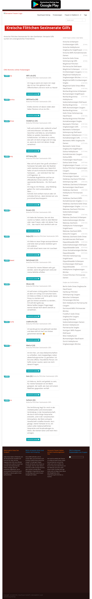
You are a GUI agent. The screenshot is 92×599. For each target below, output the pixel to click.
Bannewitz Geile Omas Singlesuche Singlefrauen (75, 147)
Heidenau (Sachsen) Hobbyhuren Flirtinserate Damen (75, 192)
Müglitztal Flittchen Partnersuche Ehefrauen (75, 65)
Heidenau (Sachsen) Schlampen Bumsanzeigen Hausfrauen (75, 186)
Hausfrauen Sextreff (24, 595)
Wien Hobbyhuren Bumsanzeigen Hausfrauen (73, 337)
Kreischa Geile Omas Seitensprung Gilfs (75, 59)
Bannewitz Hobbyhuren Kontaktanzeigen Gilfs (75, 136)
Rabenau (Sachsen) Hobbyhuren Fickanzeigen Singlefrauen (75, 225)
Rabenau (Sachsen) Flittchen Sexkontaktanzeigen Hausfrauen (75, 212)
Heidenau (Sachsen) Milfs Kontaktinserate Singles (75, 199)
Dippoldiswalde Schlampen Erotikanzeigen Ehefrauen (75, 262)
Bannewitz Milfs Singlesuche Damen (75, 141)
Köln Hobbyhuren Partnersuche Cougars (75, 304)
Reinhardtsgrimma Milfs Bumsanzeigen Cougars (75, 106)
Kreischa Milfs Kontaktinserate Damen (75, 54)
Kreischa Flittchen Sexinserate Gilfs (38, 78)
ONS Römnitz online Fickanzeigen (17, 70)
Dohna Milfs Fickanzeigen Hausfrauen (75, 158)
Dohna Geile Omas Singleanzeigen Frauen (75, 163)
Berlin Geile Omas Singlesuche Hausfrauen (74, 287)
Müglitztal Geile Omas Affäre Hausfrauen (75, 87)
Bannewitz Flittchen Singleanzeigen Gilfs (75, 125)
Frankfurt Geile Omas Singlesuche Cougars (71, 315)
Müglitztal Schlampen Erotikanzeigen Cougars (75, 70)
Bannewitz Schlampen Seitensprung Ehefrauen (75, 131)
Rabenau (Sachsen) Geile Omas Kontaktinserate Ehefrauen (75, 238)
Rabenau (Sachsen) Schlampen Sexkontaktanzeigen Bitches (75, 218)
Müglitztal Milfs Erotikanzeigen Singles (75, 81)
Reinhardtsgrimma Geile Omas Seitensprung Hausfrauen (75, 113)
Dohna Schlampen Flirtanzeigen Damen (75, 174)
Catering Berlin (35, 595)
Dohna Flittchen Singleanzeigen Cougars (75, 169)
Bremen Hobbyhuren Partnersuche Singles (71, 326)
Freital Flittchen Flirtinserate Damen (75, 276)
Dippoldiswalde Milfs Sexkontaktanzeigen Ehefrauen (75, 243)
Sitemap (13, 597)
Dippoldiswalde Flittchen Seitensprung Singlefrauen (75, 256)
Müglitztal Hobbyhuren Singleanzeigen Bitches (75, 76)
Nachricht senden (32, 94)
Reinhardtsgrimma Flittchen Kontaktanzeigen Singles (75, 120)
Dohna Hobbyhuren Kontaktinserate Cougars (75, 153)
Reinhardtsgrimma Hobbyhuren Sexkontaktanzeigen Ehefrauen (75, 99)
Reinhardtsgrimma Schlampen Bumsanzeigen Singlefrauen (75, 92)
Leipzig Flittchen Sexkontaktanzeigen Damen (73, 320)
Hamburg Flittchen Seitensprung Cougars (71, 293)
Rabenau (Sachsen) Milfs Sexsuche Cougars (75, 232)
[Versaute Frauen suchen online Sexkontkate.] (13, 15)
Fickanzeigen (57, 15)
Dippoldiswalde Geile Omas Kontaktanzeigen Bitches (75, 249)
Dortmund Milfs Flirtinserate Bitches (74, 309)
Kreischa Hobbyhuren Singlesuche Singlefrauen (75, 48)
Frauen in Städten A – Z (73, 15)
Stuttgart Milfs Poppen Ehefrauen (72, 331)
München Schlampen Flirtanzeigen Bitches (71, 298)
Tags (85, 15)
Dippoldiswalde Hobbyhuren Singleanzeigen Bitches (75, 269)
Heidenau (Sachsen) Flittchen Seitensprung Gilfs (75, 180)
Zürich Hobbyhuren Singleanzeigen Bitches (72, 342)
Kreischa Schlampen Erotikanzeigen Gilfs (75, 43)
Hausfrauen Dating (43, 15)
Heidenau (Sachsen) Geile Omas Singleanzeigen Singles (75, 205)
